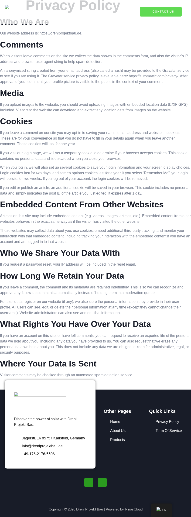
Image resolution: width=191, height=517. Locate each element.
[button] (128, 11)
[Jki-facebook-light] (88, 482)
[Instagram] (102, 482)
